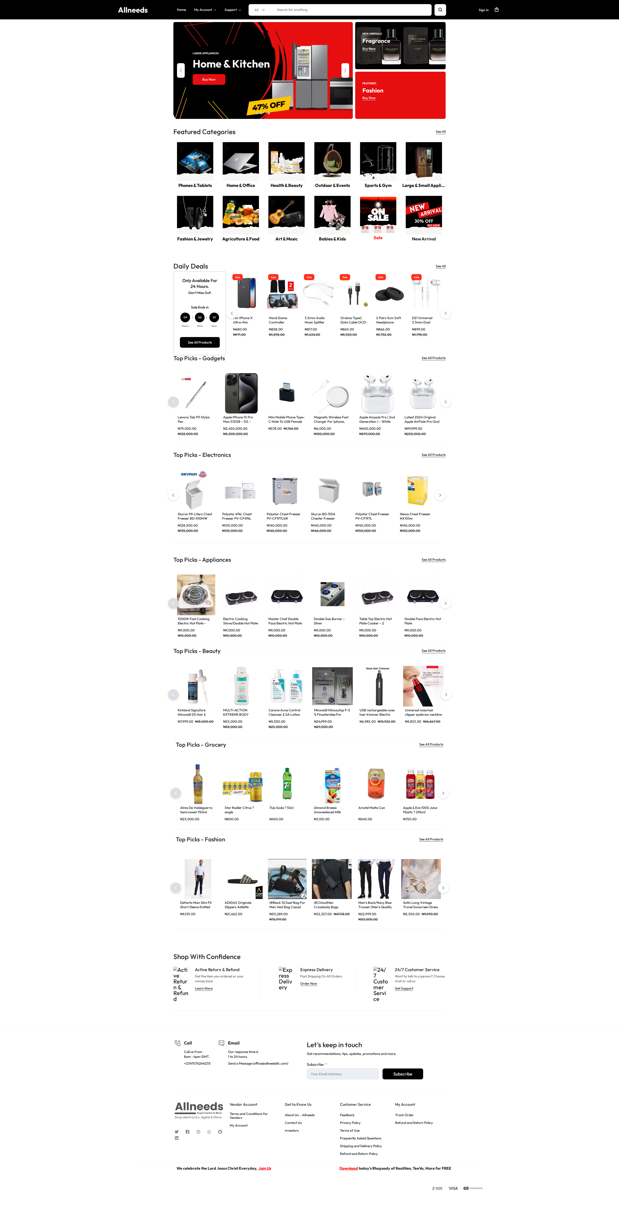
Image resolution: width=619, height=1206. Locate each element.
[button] (181, 70)
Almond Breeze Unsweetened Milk (327, 810)
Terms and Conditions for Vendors (249, 1116)
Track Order (404, 1115)
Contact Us (293, 1123)
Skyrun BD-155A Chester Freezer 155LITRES (323, 518)
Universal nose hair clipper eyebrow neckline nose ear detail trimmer (423, 714)
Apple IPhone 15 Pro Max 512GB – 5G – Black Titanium (238, 421)
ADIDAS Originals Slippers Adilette (238, 904)
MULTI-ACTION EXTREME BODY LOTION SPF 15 (236, 714)
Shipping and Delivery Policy (361, 1146)
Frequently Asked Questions (360, 1138)
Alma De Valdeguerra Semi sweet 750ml (196, 810)
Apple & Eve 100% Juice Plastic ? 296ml (420, 810)
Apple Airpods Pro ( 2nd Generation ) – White (377, 419)
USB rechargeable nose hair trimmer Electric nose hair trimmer (377, 714)
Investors (292, 1131)
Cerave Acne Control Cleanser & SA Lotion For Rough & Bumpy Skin (287, 714)
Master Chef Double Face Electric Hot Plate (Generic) (285, 623)
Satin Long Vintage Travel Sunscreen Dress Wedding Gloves (420, 907)
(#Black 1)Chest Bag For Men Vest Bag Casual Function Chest (287, 907)
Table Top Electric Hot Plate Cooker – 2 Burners (375, 623)
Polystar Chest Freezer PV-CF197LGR (284, 516)
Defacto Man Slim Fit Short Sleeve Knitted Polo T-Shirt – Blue (196, 907)
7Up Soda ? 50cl (281, 808)
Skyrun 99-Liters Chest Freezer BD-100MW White (195, 518)
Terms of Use (350, 1131)
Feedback (347, 1115)
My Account (203, 10)
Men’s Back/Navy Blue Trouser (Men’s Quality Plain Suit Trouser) (375, 907)
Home (181, 10)
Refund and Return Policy (359, 1154)
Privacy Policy (350, 1123)
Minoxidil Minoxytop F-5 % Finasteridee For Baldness (332, 714)
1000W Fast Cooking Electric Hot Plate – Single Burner (193, 623)
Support (231, 10)
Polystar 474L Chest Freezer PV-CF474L (237, 516)
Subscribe (315, 1064)
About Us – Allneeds (300, 1115)
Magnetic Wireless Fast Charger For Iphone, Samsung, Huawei (331, 421)
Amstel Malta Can (371, 808)
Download (348, 1168)
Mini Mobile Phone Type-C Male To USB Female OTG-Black (286, 421)
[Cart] (496, 10)
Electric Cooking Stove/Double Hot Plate (240, 621)
